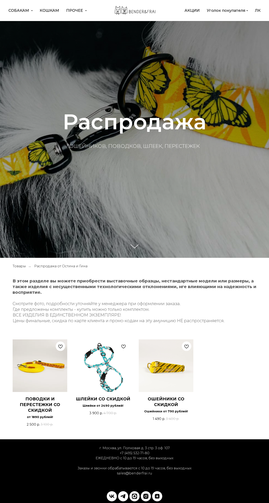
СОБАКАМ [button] (19, 10)
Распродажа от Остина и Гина (60, 266)
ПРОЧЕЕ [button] (75, 10)
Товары (19, 266)
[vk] (112, 496)
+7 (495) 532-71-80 (134, 453)
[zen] (157, 496)
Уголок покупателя (226, 10)
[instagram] (146, 496)
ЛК (258, 10)
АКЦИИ (192, 10)
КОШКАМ (49, 10)
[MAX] (134, 496)
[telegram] (123, 496)
